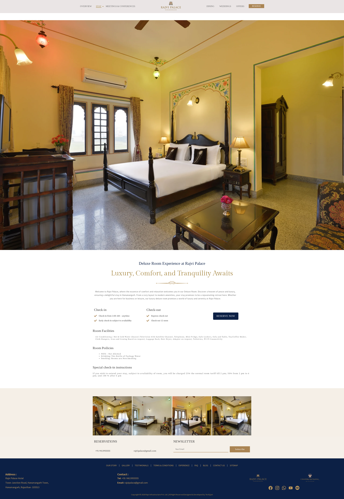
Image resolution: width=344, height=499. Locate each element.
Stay (98, 6)
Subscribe (240, 449)
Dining (210, 6)
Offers (240, 6)
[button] (95, 416)
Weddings (225, 6)
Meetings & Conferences (120, 6)
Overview (86, 6)
